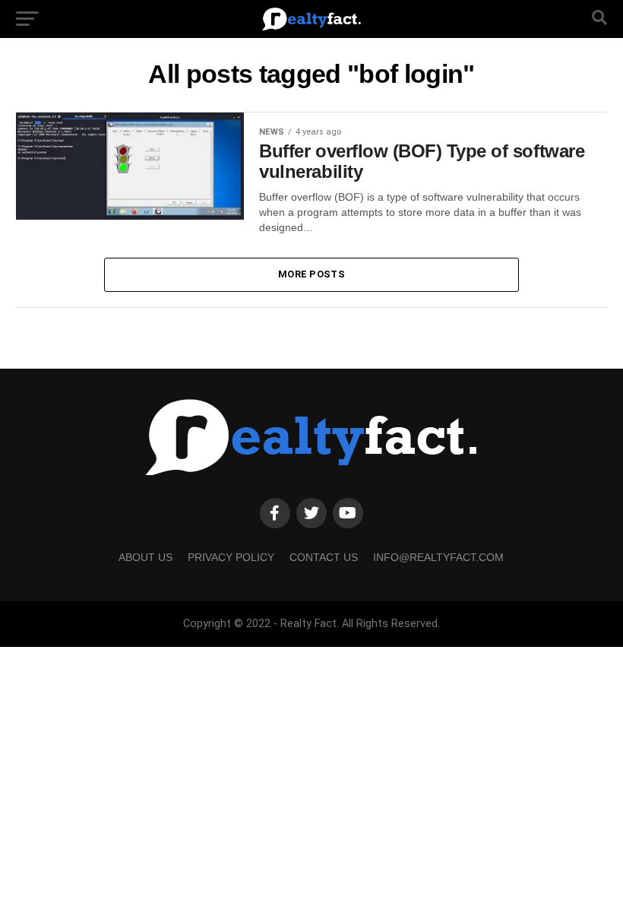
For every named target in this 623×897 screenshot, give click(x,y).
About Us (145, 557)
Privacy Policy (231, 557)
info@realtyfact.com (438, 557)
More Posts (311, 274)
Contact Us (323, 557)
